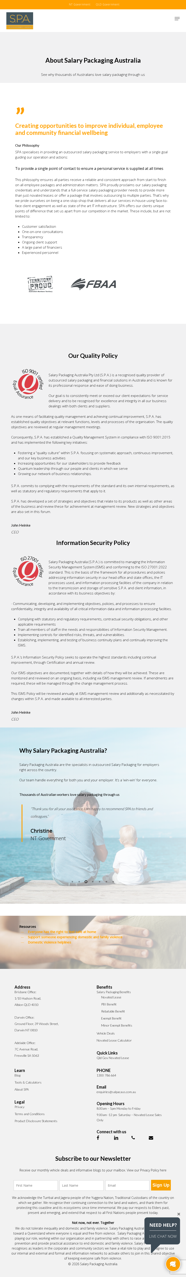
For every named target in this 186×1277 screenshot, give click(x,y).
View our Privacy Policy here (146, 1170)
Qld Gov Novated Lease (113, 1058)
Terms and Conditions (30, 1114)
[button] (177, 18)
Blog (17, 1075)
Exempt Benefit (111, 1018)
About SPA (22, 1089)
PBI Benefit (109, 1004)
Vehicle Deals (106, 1033)
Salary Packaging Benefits (114, 992)
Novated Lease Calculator (114, 1040)
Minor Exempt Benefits (116, 1025)
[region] (92, 834)
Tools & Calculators (28, 1082)
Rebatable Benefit (113, 1011)
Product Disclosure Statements (36, 1121)
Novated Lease (111, 997)
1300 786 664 (106, 1075)
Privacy (19, 1107)
